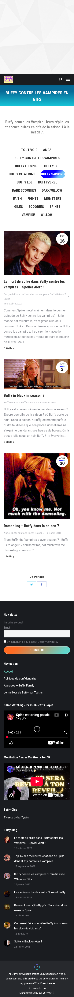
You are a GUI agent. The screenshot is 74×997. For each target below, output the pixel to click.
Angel (48, 150)
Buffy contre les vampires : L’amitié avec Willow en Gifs (39, 876)
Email (7, 627)
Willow (47, 215)
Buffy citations (22, 174)
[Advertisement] (37, 37)
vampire (28, 215)
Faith (17, 198)
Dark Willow (52, 190)
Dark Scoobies (24, 190)
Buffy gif (51, 166)
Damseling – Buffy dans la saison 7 (31, 526)
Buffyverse (47, 182)
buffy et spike (27, 166)
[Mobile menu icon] (68, 79)
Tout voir (29, 150)
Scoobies (36, 206)
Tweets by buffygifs (16, 817)
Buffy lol (24, 182)
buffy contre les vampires (37, 158)
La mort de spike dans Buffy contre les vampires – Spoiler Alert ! (34, 284)
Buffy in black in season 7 (24, 395)
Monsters (52, 198)
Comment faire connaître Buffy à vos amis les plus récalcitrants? (41, 926)
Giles (18, 206)
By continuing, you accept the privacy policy (32, 641)
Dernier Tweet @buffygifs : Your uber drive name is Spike (40, 908)
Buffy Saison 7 (53, 174)
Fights (33, 198)
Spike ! (55, 206)
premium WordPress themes (39, 983)
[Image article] (7, 839)
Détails (8, 348)
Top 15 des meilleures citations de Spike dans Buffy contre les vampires (39, 858)
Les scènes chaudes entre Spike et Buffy (39, 892)
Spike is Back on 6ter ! (28, 941)
